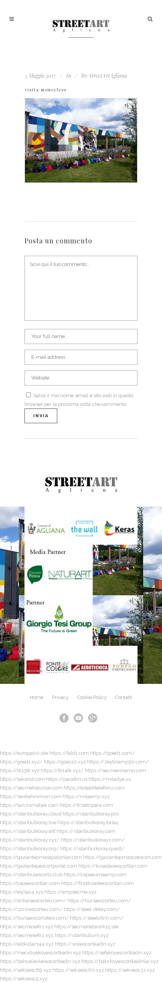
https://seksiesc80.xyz (78, 970)
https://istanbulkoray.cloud (30, 814)
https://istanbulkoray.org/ (29, 848)
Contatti (123, 697)
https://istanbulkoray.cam (86, 831)
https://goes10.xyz (65, 762)
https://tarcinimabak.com (29, 805)
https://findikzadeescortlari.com (97, 883)
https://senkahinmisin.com (30, 796)
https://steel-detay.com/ (92, 909)
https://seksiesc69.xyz (25, 970)
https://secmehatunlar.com (31, 788)
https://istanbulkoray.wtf (27, 831)
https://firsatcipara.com (86, 805)
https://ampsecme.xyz (70, 892)
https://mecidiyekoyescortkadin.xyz (40, 952)
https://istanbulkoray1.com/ (93, 840)
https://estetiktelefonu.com (94, 788)
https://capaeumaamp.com (95, 874)
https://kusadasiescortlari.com (112, 866)
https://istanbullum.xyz (82, 935)
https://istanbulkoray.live (28, 822)
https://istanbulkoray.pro (91, 814)
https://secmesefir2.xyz (26, 935)
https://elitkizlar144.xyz (26, 944)
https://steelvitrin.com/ (97, 918)
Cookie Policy (92, 697)
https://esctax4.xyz (21, 892)
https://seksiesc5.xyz (23, 978)
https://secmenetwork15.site (86, 926)
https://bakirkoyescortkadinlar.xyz (120, 961)
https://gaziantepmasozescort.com (122, 857)
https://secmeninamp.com (115, 770)
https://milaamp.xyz (86, 796)
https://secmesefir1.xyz (26, 926)
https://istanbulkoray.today (88, 822)
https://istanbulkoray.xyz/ (30, 840)
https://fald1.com (69, 753)
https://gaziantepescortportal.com (38, 866)
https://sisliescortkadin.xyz (85, 944)
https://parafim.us (66, 779)
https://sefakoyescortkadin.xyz (116, 952)
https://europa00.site (24, 753)
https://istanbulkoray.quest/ (92, 848)
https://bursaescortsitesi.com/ (34, 918)
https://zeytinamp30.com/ (118, 762)
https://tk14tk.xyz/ (62, 770)
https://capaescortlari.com (30, 883)
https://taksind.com (22, 779)
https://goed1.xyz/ (21, 762)
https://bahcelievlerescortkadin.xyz (40, 961)
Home (36, 697)
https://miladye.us (110, 779)
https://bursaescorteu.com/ (99, 900)
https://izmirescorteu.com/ (31, 909)
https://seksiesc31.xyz (130, 970)
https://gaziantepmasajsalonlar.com (41, 857)
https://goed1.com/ (112, 753)
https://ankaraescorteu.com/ (33, 900)
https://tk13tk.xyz (20, 770)
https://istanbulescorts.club (31, 874)
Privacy (60, 697)
